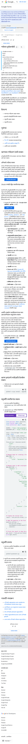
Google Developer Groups (7, 656)
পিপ (5, 140)
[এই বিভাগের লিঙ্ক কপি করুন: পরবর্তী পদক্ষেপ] (15, 599)
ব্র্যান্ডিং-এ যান (9, 208)
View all (3, 707)
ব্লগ (2, 670)
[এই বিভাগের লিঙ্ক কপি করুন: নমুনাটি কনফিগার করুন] (21, 399)
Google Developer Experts (7, 658)
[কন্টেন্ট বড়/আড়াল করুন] (13, 52)
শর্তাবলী (3, 736)
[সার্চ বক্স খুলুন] (17, 2)
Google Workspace (9, 35)
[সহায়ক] (11, 40)
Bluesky (3, 673)
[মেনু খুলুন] (2, 2)
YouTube (3, 683)
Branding (10, 215)
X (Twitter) (4, 680)
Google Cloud (4, 702)
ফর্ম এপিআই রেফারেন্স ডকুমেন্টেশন (13, 612)
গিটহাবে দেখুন (21, 415)
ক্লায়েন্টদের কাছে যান (11, 341)
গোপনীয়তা (8, 736)
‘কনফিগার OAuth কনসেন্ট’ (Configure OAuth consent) (14, 306)
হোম (2, 35)
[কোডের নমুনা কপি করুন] (25, 389)
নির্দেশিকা (5, 36)
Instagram (3, 675)
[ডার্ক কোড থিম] (23, 389)
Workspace (14, 2)
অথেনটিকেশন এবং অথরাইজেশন (9, 93)
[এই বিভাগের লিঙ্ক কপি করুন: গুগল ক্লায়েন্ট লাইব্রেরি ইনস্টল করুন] (7, 380)
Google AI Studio (5, 697)
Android (3, 690)
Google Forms (6, 7)
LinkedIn (3, 678)
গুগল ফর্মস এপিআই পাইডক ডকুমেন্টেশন (15, 619)
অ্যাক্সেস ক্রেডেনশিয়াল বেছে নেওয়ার (10, 91)
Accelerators (4, 661)
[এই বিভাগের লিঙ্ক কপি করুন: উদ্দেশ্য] (8, 110)
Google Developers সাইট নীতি (14, 640)
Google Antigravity (5, 700)
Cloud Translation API (11, 27)
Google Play (4, 705)
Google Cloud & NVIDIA (6, 663)
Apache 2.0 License (9, 638)
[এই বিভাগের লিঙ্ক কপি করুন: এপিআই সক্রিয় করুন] (16, 163)
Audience (16, 215)
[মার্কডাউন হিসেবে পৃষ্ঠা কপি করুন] (21, 47)
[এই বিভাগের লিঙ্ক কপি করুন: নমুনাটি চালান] (13, 542)
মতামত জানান (6, 43)
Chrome (3, 692)
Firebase (3, 695)
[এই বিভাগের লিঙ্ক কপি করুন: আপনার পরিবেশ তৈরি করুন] (24, 152)
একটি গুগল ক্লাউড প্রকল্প (10, 143)
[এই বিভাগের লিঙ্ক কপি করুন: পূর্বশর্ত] (8, 128)
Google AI (3, 727)
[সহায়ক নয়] (13, 40)
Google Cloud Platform (6, 725)
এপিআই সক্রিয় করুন (11, 179)
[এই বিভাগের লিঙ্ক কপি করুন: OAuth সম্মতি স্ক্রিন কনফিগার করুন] (2, 187)
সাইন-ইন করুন (22, 2)
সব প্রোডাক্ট (3, 730)
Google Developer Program (7, 653)
